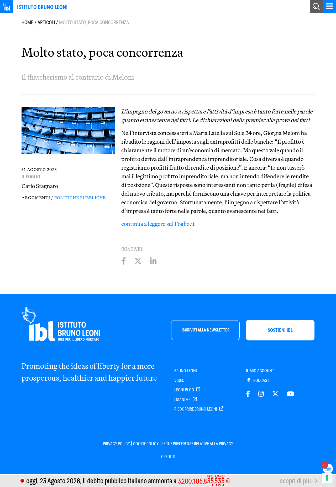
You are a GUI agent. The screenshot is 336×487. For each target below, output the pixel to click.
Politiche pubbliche (80, 197)
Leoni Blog (184, 390)
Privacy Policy (116, 444)
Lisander (182, 400)
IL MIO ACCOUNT (260, 371)
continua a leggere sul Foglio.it (158, 223)
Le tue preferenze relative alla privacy (197, 444)
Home (27, 22)
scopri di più (295, 481)
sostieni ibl (280, 330)
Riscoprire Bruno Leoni (196, 409)
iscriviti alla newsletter (205, 330)
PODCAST (261, 380)
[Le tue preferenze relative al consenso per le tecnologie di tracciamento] (327, 478)
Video (179, 380)
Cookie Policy (146, 444)
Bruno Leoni (185, 371)
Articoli (46, 22)
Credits (168, 457)
